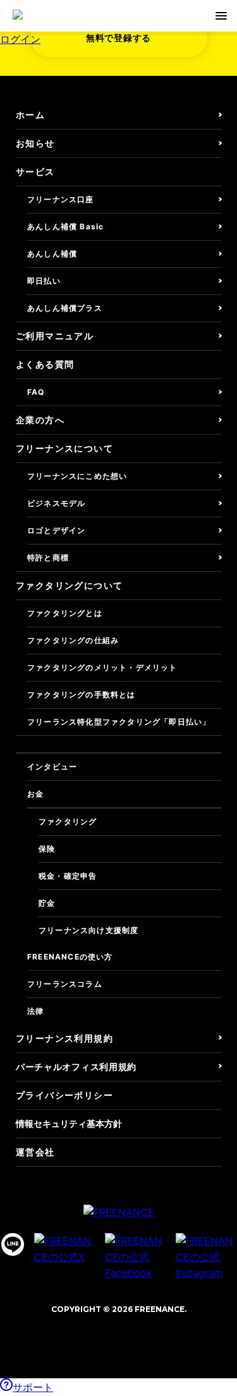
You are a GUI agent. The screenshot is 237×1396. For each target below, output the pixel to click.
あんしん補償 (52, 253)
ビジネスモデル (56, 503)
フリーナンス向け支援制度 (88, 930)
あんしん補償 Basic (65, 226)
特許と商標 (48, 557)
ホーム (30, 114)
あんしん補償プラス (64, 308)
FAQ (36, 392)
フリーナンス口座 (60, 199)
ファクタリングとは (64, 613)
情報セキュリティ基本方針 (69, 1123)
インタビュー (52, 766)
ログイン (20, 39)
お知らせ (35, 143)
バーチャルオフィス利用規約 (76, 1066)
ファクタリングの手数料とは (81, 694)
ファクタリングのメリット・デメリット (102, 667)
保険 (47, 848)
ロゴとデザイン (56, 530)
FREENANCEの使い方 (70, 956)
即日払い (44, 281)
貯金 (47, 903)
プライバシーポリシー (64, 1095)
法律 (35, 1011)
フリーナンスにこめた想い (77, 476)
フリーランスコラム (64, 984)
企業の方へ (40, 419)
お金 (35, 793)
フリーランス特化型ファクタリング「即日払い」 (118, 721)
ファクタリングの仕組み (73, 640)
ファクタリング (68, 821)
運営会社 (35, 1151)
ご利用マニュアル (55, 335)
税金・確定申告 (68, 876)
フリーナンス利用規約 (64, 1038)
